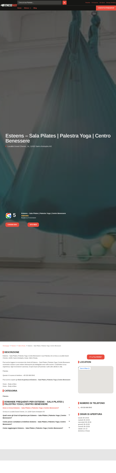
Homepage (6, 345)
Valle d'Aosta (21, 345)
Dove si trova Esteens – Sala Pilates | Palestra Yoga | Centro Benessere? (31, 408)
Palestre (13, 345)
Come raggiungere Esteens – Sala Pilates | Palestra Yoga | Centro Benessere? (33, 428)
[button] (36, 409)
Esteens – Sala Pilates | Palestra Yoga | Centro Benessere (43, 213)
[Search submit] (65, 3)
